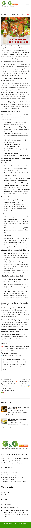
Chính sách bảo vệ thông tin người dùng (14, 481)
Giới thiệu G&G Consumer (9, 473)
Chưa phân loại (21, 14)
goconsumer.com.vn (15, 355)
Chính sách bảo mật (7, 479)
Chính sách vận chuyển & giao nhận (12, 477)
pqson (13, 14)
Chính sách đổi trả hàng (8, 475)
